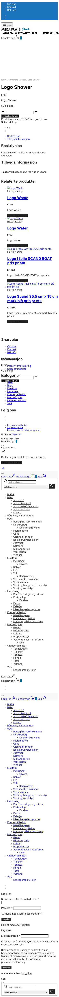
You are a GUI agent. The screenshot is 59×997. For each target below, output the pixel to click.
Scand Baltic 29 (22, 503)
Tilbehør (18, 651)
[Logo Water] (15, 218)
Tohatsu (17, 654)
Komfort (18, 545)
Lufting (17, 633)
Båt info (11, 9)
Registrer (25, 924)
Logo (15, 122)
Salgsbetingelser (16, 368)
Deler (22, 642)
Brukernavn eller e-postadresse (20, 899)
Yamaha (17, 663)
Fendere (23, 600)
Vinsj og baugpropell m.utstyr (30, 585)
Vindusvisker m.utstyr (25, 579)
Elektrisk (12, 388)
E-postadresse (10, 935)
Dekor (23, 80)
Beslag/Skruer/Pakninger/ (27, 521)
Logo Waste (17, 198)
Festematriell (20, 530)
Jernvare (18, 542)
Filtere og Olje (21, 630)
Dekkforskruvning (29, 527)
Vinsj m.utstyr (21, 582)
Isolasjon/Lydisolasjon (25, 539)
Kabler (17, 566)
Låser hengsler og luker (26, 609)
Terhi (16, 660)
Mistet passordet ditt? (30, 913)
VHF (15, 573)
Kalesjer (17, 606)
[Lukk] (2, 445)
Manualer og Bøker (24, 618)
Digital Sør (16, 434)
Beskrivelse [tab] (13, 136)
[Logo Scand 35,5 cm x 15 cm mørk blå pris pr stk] (32, 286)
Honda (17, 657)
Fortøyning (19, 597)
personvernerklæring (13, 962)
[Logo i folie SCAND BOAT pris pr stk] (29, 248)
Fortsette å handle (11, 462)
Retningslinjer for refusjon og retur (23, 430)
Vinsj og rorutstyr (23, 588)
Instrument (19, 560)
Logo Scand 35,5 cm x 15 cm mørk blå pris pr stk (32, 298)
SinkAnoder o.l (21, 548)
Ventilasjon (19, 551)
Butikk (10, 494)
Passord (6, 907)
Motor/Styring (15, 397)
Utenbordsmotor (16, 400)
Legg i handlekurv (10, 116)
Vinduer (17, 554)
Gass (16, 533)
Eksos (16, 627)
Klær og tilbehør (16, 394)
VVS (9, 403)
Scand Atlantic (21, 509)
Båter (10, 382)
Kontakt (11, 6)
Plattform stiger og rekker (28, 594)
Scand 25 (18, 500)
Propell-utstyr (21, 636)
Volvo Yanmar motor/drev (28, 639)
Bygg (10, 385)
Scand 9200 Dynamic (25, 506)
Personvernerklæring (19, 365)
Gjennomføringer (23, 536)
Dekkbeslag (20, 524)
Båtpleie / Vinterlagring (20, 515)
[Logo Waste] (15, 188)
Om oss (11, 3)
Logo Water (17, 228)
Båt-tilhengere (21, 615)
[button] (17, 215)
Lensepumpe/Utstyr (24, 669)
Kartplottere (26, 576)
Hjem (3, 80)
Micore (17, 512)
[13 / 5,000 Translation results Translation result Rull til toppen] (3, 469)
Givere (23, 563)
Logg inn (6, 919)
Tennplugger (20, 648)
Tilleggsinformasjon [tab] (18, 139)
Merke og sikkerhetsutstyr (28, 621)
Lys (15, 569)
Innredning (13, 80)
